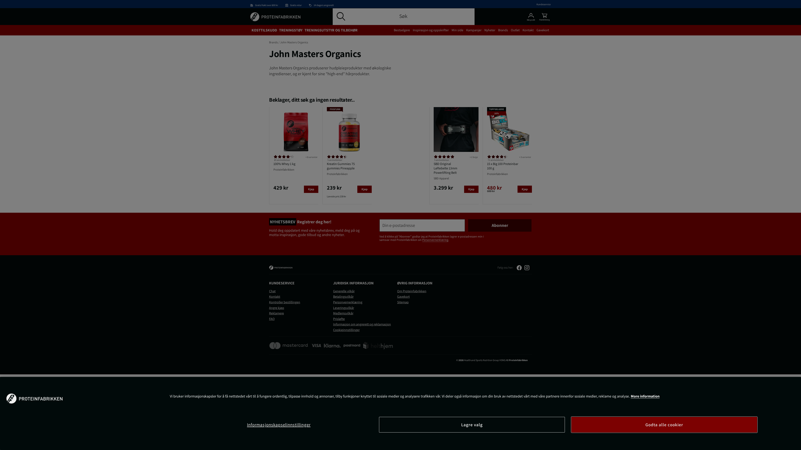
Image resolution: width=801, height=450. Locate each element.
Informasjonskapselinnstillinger (279, 425)
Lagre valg (472, 425)
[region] (400, 413)
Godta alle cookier (664, 425)
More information (645, 396)
